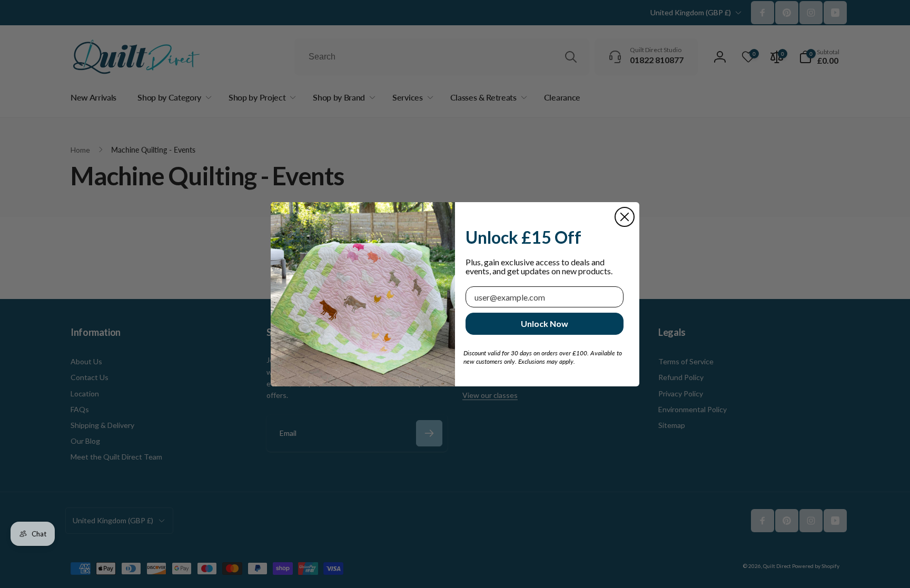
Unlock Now (544, 323)
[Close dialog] (624, 216)
